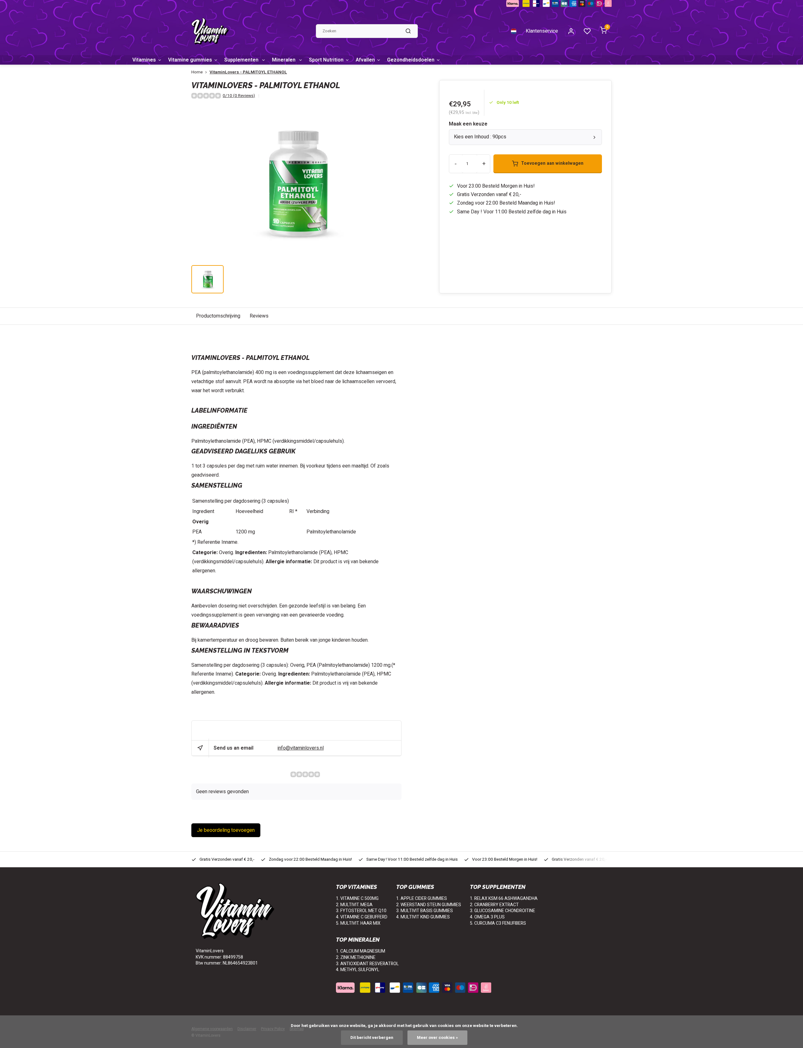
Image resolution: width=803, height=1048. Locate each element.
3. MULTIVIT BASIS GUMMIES (424, 910)
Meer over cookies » (437, 1038)
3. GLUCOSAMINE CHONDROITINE (502, 910)
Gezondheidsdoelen (410, 60)
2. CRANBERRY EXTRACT (494, 904)
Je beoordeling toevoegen (226, 830)
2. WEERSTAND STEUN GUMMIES (428, 904)
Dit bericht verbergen (371, 1038)
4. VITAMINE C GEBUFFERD (361, 917)
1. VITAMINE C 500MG (357, 898)
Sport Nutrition (326, 60)
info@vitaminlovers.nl (301, 748)
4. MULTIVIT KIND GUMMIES (423, 917)
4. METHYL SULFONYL (357, 969)
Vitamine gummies (190, 60)
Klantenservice (542, 31)
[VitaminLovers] (210, 31)
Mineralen (284, 60)
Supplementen (242, 60)
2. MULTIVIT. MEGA (354, 904)
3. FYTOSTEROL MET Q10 (361, 910)
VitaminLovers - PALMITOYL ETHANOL (248, 72)
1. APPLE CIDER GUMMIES (421, 898)
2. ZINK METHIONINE (355, 957)
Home (197, 72)
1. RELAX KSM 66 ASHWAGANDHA (504, 898)
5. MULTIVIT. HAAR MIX (358, 923)
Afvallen (365, 60)
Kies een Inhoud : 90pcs (480, 137)
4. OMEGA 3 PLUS (487, 917)
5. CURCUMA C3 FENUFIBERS (498, 923)
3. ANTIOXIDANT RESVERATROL (367, 963)
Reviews (259, 316)
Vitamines (144, 60)
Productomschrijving (218, 316)
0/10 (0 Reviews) (239, 96)
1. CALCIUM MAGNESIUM (360, 951)
